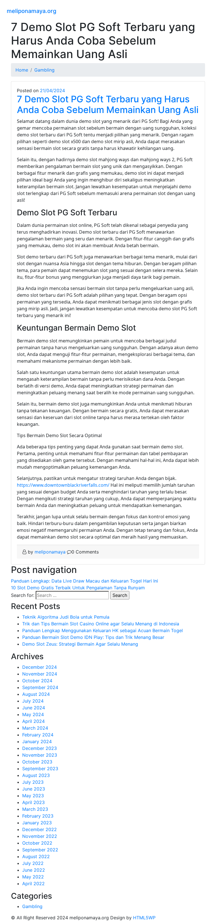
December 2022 (39, 829)
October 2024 (37, 680)
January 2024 (37, 741)
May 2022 (33, 877)
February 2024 (37, 735)
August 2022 (36, 856)
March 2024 (35, 728)
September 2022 (40, 850)
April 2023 (33, 802)
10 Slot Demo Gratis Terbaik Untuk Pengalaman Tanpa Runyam (78, 587)
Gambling (32, 906)
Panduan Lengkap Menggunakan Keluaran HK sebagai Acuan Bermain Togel (102, 630)
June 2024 (33, 707)
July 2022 (33, 863)
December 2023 (39, 748)
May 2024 (33, 714)
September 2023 (40, 768)
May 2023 (33, 795)
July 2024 (33, 701)
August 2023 (36, 775)
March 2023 (35, 809)
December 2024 (39, 667)
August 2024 (36, 694)
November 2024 (39, 674)
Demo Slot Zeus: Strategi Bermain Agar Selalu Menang (80, 644)
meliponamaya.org (31, 11)
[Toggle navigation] (205, 10)
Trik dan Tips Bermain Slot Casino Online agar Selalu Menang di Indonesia (100, 623)
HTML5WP (144, 917)
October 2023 (37, 762)
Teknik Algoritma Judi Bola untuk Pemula (65, 617)
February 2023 (37, 816)
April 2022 (33, 883)
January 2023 (37, 822)
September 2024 (40, 687)
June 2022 (33, 870)
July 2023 (33, 782)
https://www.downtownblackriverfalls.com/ (63, 485)
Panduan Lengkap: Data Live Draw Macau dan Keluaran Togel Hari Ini (84, 581)
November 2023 (39, 755)
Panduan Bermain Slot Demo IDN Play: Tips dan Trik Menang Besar (93, 637)
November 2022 (39, 836)
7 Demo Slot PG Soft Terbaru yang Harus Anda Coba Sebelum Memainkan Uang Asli (108, 104)
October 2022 (37, 843)
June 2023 (33, 789)
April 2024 (33, 721)
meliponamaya (50, 552)
